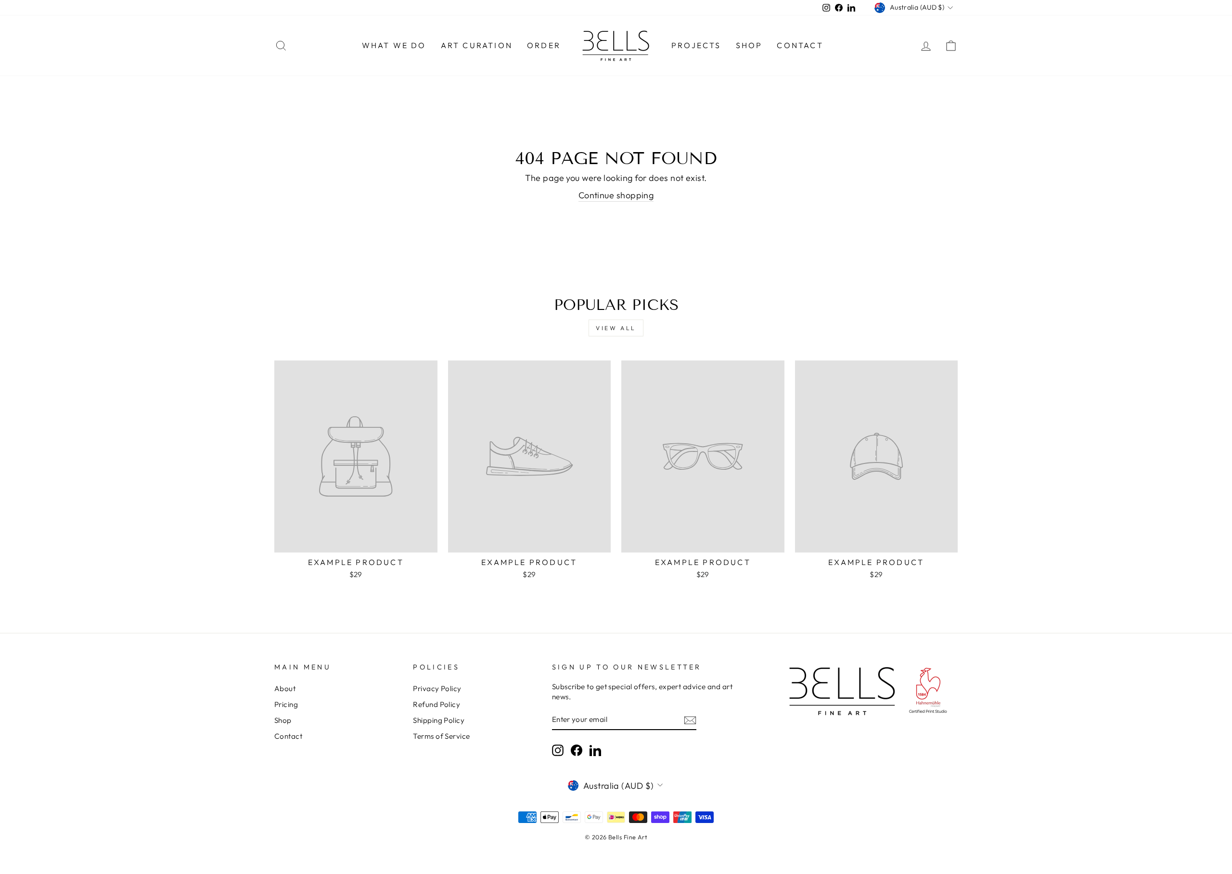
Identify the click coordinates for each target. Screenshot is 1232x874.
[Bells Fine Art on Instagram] (558, 750)
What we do (394, 45)
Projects (696, 45)
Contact (800, 45)
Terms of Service (441, 736)
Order (544, 45)
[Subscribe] (690, 719)
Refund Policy (436, 704)
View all (616, 328)
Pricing (286, 704)
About (284, 688)
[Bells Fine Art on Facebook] (576, 750)
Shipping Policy (438, 720)
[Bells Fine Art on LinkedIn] (595, 750)
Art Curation (477, 45)
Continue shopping (616, 195)
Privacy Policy (437, 688)
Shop (749, 45)
